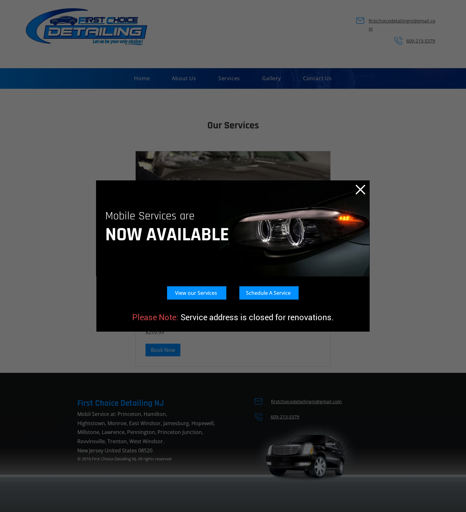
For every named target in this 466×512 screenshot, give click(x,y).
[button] (360, 189)
